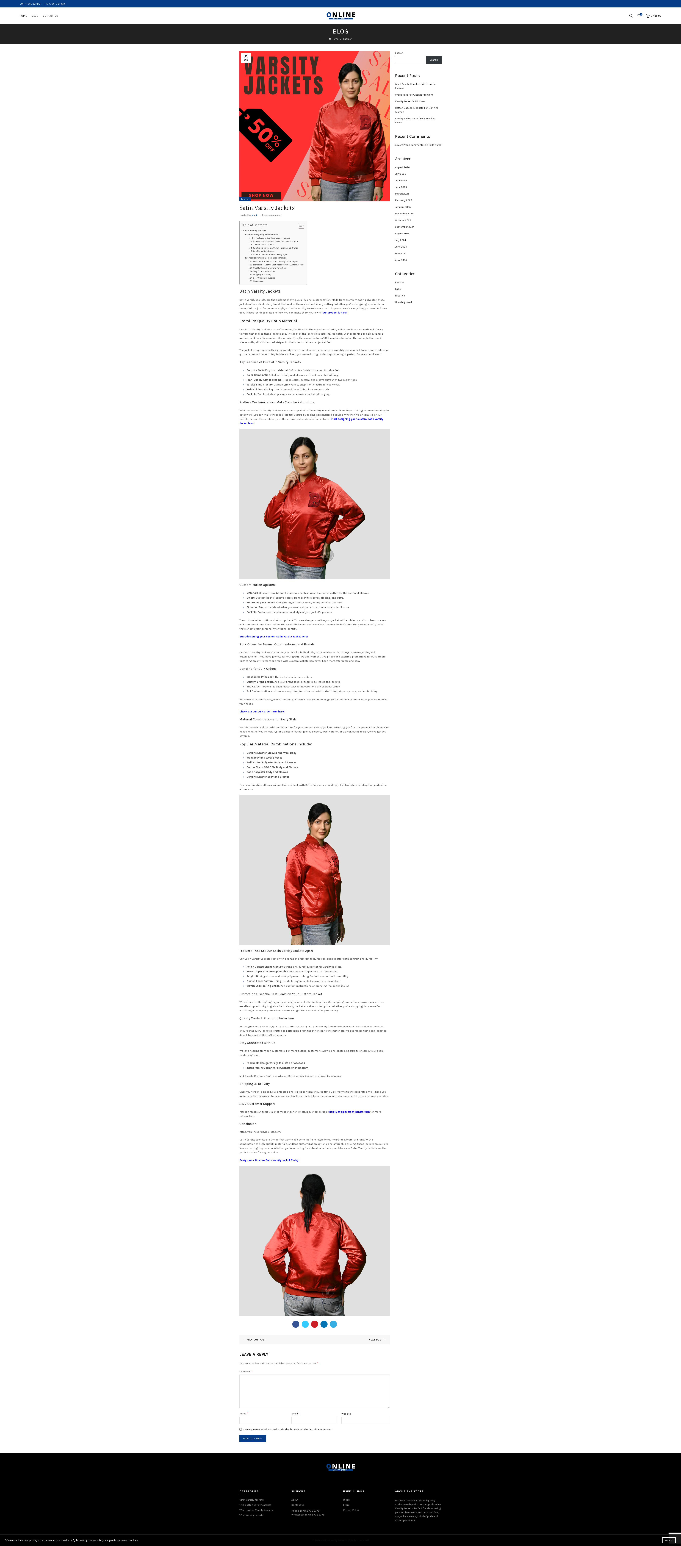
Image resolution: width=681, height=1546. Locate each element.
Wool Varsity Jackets (251, 1515)
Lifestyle (400, 295)
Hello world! (435, 144)
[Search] (631, 15)
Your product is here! (334, 312)
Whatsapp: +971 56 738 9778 (308, 1514)
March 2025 (402, 193)
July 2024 (400, 240)
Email (295, 1413)
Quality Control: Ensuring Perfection (269, 268)
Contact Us (50, 15)
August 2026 (402, 167)
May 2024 (400, 253)
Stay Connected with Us (264, 271)
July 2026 (400, 173)
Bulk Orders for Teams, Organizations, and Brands (275, 248)
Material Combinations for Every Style (270, 254)
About (294, 1499)
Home (23, 15)
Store (346, 1504)
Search (399, 52)
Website (346, 1413)
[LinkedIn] (324, 1324)
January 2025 (403, 207)
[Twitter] (305, 1324)
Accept (669, 1540)
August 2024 (402, 233)
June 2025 (401, 187)
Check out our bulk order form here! (262, 711)
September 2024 (404, 226)
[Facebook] (295, 1324)
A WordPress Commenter (409, 144)
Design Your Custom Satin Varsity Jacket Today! (269, 1160)
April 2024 (401, 260)
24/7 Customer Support (264, 278)
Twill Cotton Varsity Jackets (255, 1504)
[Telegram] (333, 1324)
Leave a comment (272, 215)
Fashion (347, 38)
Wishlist (641, 14)
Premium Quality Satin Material (263, 234)
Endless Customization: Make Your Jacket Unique (275, 241)
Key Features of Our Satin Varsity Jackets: (271, 238)
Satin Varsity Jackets (254, 230)
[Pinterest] (314, 1324)
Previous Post (256, 1339)
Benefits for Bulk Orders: (264, 251)
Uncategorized (403, 302)
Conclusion (258, 281)
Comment (246, 1371)
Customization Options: (263, 244)
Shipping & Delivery (262, 274)
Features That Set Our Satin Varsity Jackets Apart (275, 261)
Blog (35, 15)
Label (398, 288)
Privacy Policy (351, 1510)
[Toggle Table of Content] (299, 226)
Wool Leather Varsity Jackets (256, 1510)
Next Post (376, 1339)
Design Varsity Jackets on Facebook (282, 1063)
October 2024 (403, 220)
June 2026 (401, 180)
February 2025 (403, 200)
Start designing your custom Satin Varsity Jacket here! (273, 636)
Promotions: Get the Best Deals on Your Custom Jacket (278, 265)
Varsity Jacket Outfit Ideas (410, 101)
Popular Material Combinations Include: (268, 258)
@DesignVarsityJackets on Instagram (284, 1067)
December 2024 (404, 213)
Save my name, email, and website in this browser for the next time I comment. (288, 1429)
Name (243, 1413)
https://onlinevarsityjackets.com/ (260, 1131)
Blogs (346, 1499)
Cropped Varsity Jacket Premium (414, 94)
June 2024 (401, 246)
